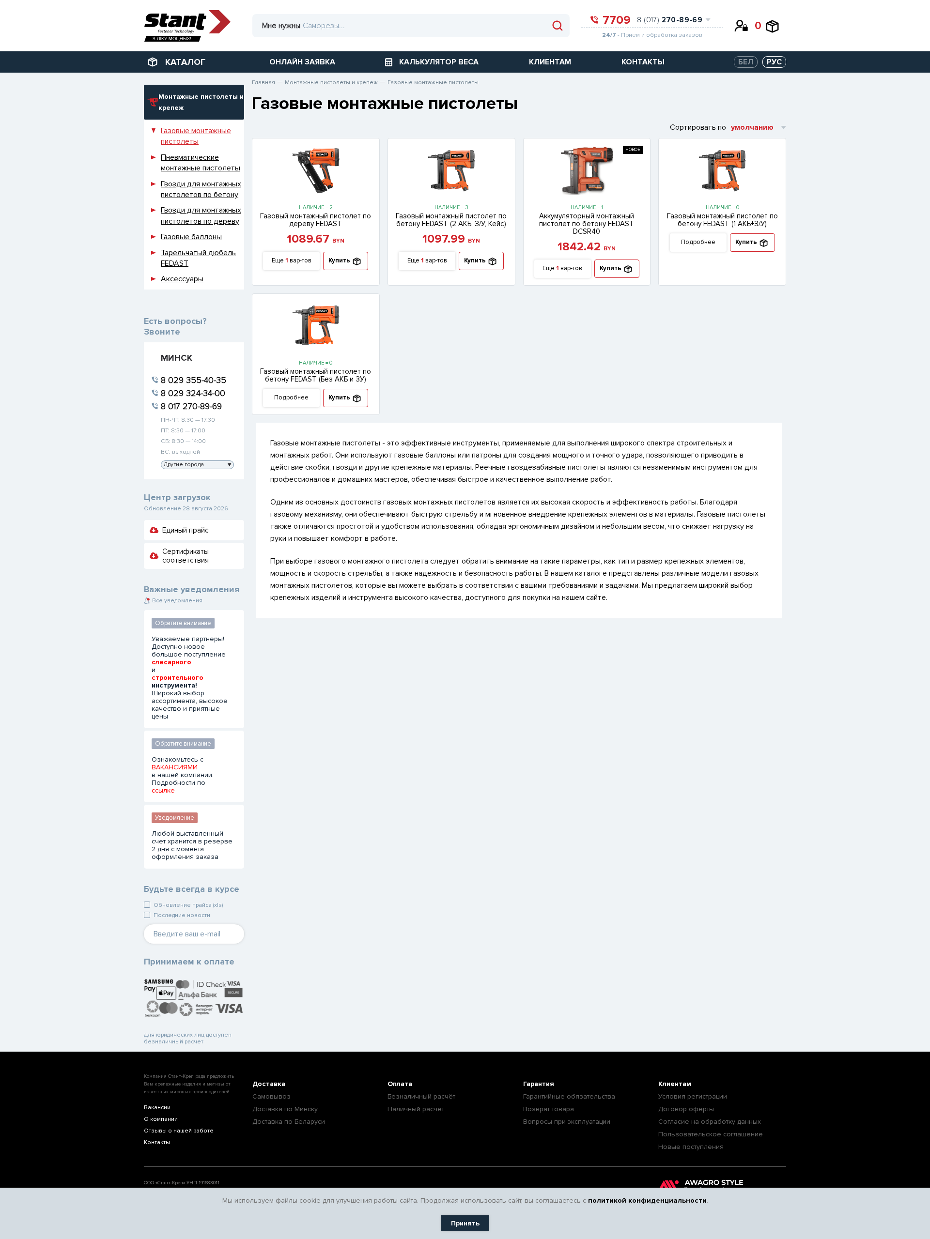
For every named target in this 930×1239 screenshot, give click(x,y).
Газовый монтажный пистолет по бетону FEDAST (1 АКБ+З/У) (722, 220)
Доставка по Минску (285, 1109)
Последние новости (182, 915)
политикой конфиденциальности (647, 1200)
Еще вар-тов (291, 260)
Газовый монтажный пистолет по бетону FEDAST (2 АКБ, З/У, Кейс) (451, 220)
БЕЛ (745, 62)
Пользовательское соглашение (710, 1134)
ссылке (163, 791)
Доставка (268, 1084)
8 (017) (669, 19)
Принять (465, 1223)
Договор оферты (686, 1109)
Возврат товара (548, 1109)
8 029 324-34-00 (193, 393)
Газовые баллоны (191, 237)
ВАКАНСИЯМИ (175, 767)
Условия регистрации (692, 1096)
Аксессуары (182, 279)
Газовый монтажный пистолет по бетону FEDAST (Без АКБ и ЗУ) (315, 375)
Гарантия (538, 1084)
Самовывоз (271, 1096)
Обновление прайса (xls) (188, 905)
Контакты (157, 1142)
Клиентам (674, 1084)
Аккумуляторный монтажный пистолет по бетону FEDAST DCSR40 (586, 223)
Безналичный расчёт (421, 1096)
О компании (161, 1119)
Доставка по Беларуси (288, 1121)
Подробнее (698, 242)
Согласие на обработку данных (709, 1121)
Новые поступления (691, 1147)
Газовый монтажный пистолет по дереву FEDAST (315, 220)
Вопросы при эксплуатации (566, 1121)
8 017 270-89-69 (191, 406)
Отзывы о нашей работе (179, 1130)
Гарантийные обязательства (569, 1096)
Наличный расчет (416, 1109)
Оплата (400, 1084)
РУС (774, 62)
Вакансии (157, 1107)
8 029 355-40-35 (193, 380)
